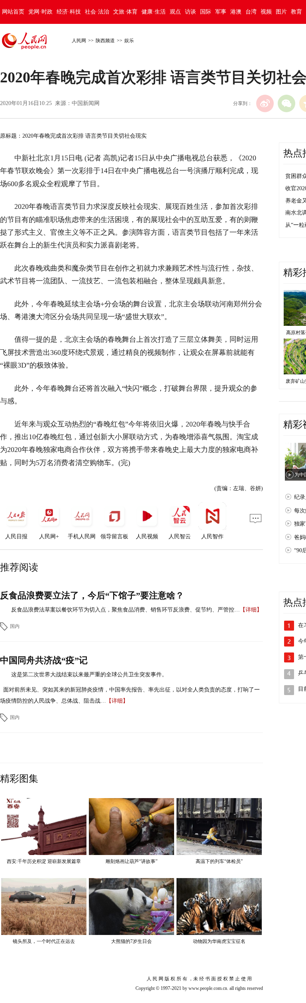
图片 (281, 12)
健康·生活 (153, 12)
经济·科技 (69, 12)
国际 (205, 12)
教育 (296, 12)
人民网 (79, 40)
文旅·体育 (125, 12)
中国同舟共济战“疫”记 (44, 660)
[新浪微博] (265, 103)
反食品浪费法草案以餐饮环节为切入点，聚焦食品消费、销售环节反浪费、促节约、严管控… (125, 610)
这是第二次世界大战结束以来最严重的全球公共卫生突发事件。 (89, 675)
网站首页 (13, 12)
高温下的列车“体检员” (219, 861)
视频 (266, 12)
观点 (175, 12)
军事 (220, 12)
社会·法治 (97, 12)
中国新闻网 (86, 103)
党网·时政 (40, 12)
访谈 (190, 12)
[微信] (286, 103)
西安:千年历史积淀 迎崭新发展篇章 (44, 861)
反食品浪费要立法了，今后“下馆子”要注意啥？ (92, 595)
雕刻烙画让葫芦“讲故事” (131, 861)
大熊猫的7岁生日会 (131, 941)
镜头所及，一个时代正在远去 (44, 941)
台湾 (251, 12)
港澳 (235, 12)
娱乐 (129, 40)
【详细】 (251, 610)
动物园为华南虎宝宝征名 (219, 941)
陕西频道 (105, 40)
